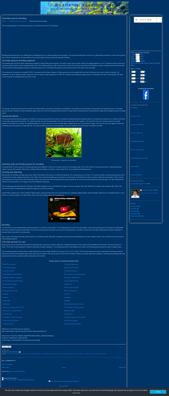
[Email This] (3, 347)
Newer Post (5, 367)
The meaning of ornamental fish (74, 307)
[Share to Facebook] (8, 347)
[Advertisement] (60, 40)
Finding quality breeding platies (12, 274)
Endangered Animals (137, 141)
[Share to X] (7, 347)
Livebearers (68, 284)
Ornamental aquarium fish (51, 353)
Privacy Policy (63, 386)
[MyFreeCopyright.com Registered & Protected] (64, 381)
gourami (25, 353)
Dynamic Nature (136, 116)
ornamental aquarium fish (84, 5)
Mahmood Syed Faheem (150, 190)
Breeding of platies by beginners (12, 277)
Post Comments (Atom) (17, 371)
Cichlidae (67, 300)
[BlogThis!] (5, 347)
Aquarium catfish (69, 310)
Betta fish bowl (7, 314)
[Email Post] (19, 351)
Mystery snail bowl (8, 287)
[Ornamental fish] (146, 99)
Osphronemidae (67, 353)
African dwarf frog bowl (71, 287)
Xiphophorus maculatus (10, 284)
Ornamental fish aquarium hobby (13, 281)
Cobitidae (5, 294)
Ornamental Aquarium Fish (139, 158)
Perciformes (78, 353)
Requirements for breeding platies (74, 274)
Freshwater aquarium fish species (74, 317)
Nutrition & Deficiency (137, 124)
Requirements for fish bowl (72, 324)
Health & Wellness (136, 175)
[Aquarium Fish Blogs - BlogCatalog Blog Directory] (18, 379)
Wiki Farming (135, 166)
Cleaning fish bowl (8, 324)
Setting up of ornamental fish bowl (13, 307)
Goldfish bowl (68, 314)
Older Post (122, 367)
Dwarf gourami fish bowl (10, 290)
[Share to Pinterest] (10, 347)
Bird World (134, 108)
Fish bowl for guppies (70, 320)
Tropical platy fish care (71, 281)
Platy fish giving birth (70, 290)
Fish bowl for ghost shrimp (11, 320)
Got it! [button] (158, 392)
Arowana (5, 297)
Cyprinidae (67, 297)
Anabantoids (6, 300)
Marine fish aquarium (9, 264)
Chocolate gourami (14, 353)
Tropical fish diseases (9, 267)
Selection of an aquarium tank (12, 310)
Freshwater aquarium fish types (12, 317)
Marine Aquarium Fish (137, 149)
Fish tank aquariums (70, 271)
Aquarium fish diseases (71, 267)
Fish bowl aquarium (9, 271)
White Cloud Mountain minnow (73, 304)
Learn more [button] (76, 393)
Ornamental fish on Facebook (146, 88)
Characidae (6, 304)
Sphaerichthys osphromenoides (95, 353)
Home (64, 367)
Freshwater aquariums (71, 264)
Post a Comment (7, 364)
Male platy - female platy (71, 277)
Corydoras (67, 294)
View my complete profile (149, 193)
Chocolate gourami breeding (14, 18)
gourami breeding (35, 353)
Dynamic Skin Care (137, 133)
